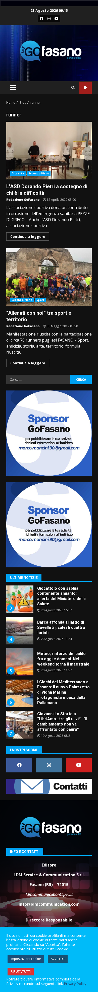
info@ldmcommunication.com (49, 904)
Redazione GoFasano (23, 199)
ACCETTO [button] (58, 958)
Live (85, 88)
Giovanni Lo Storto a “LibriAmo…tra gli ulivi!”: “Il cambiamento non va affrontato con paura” (19, 725)
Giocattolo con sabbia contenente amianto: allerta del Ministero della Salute (19, 599)
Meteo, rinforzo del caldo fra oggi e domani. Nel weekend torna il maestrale (19, 662)
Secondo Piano (38, 173)
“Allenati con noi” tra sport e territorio (49, 277)
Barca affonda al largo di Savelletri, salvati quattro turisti (19, 630)
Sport (40, 300)
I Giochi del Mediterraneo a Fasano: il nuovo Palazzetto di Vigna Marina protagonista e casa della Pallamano (19, 693)
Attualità (18, 173)
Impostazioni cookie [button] (26, 958)
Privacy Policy (75, 983)
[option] (49, 601)
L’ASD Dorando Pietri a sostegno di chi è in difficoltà (49, 150)
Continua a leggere (27, 236)
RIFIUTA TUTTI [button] (21, 971)
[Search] (73, 87)
